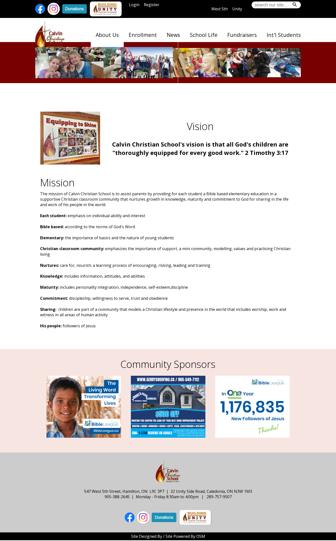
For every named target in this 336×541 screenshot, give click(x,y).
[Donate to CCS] (74, 8)
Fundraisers (242, 34)
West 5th (219, 9)
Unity (237, 9)
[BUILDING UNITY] (106, 8)
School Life (203, 34)
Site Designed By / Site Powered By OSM (168, 536)
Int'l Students (284, 34)
